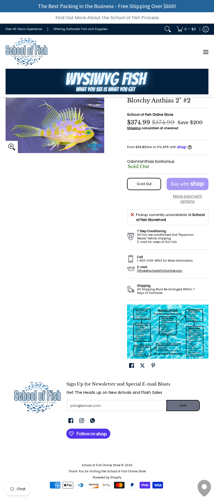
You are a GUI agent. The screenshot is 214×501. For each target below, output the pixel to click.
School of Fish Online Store (150, 114)
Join (183, 405)
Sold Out (144, 183)
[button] (131, 365)
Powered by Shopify (107, 477)
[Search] (167, 29)
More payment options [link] (187, 199)
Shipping (134, 128)
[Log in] (205, 29)
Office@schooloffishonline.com (159, 271)
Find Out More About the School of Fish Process (107, 17)
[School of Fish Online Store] (26, 52)
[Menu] (205, 52)
